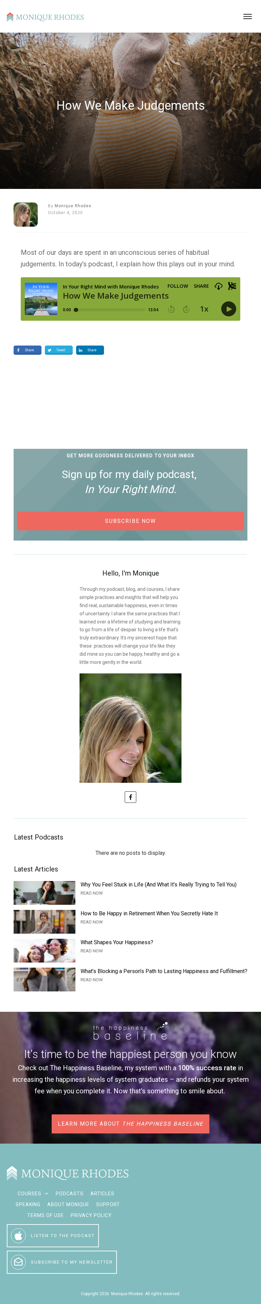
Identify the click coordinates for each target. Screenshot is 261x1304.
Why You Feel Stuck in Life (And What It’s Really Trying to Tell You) (130, 893)
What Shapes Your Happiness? (130, 951)
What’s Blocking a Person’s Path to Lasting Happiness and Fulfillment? (130, 979)
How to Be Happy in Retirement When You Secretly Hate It (130, 922)
